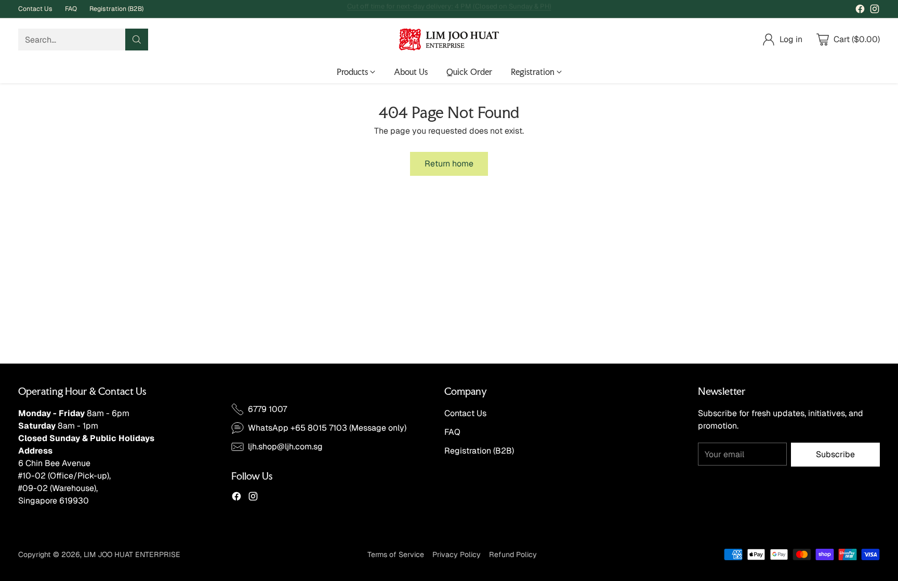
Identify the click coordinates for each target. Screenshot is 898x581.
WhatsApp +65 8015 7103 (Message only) (327, 427)
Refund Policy (513, 554)
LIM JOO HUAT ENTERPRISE (132, 554)
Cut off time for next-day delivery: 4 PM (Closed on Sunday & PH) (449, 8)
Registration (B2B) (479, 450)
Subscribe (835, 454)
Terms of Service (395, 554)
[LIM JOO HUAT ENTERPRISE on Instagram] (874, 11)
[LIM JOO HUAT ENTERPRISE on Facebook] (860, 11)
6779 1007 (267, 409)
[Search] (136, 39)
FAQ (452, 432)
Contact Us (465, 413)
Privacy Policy (456, 554)
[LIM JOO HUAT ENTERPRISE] (449, 40)
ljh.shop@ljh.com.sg (285, 446)
